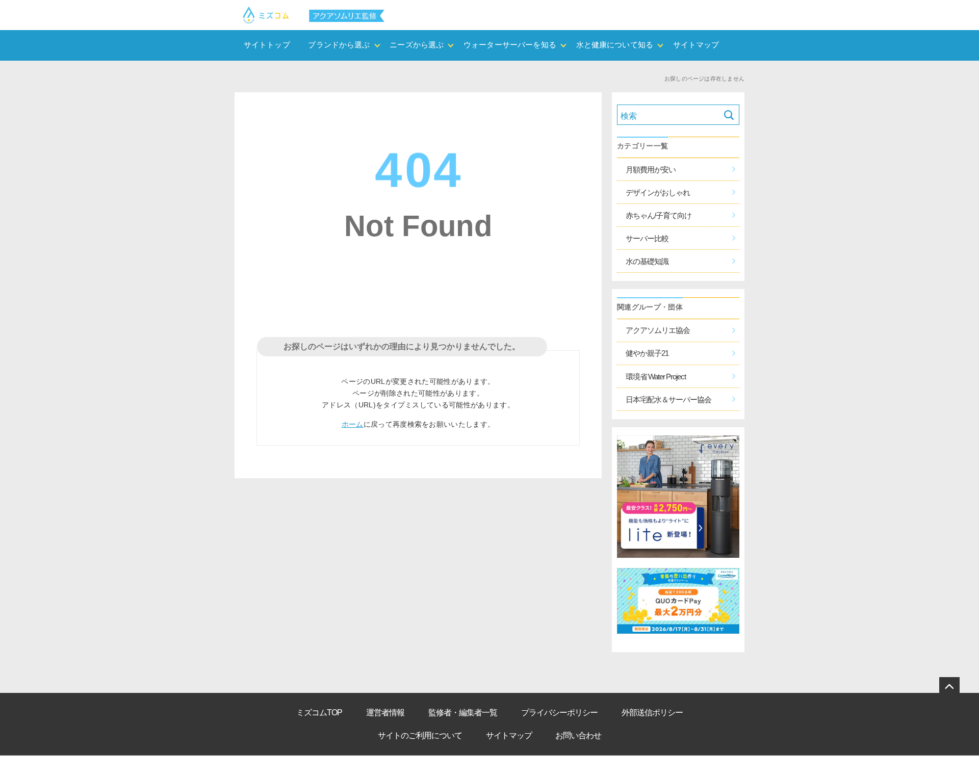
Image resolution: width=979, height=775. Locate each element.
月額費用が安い (651, 169)
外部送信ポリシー (652, 712)
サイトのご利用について (420, 735)
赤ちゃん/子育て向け (658, 215)
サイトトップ (267, 45)
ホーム (353, 424)
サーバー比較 (647, 238)
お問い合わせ (578, 735)
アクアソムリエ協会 (658, 330)
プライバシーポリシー (559, 712)
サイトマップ (696, 45)
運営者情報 (385, 712)
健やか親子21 (647, 353)
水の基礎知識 (647, 261)
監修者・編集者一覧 (462, 712)
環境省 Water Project (656, 376)
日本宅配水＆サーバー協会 (668, 399)
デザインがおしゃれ (658, 192)
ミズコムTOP (319, 712)
